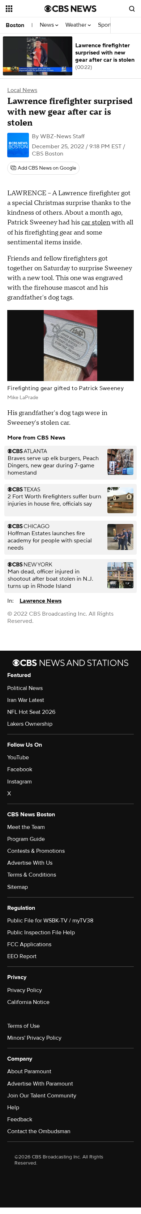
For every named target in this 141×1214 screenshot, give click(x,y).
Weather (76, 25)
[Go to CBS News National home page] (70, 8)
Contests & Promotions (36, 851)
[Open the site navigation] (25, 8)
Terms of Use (23, 1026)
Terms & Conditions (31, 875)
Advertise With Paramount (40, 1084)
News (47, 25)
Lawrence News (40, 600)
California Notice (28, 1002)
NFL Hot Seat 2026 (31, 712)
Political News (25, 688)
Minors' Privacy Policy (34, 1038)
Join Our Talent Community (41, 1096)
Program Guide (26, 839)
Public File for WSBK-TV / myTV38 (50, 920)
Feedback (19, 1119)
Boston (15, 25)
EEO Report (22, 956)
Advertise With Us (29, 863)
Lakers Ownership (29, 724)
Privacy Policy (24, 990)
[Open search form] (132, 8)
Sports (106, 25)
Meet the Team (26, 827)
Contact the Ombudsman (38, 1131)
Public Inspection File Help (41, 932)
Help (13, 1107)
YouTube (18, 757)
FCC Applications (29, 944)
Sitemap (17, 887)
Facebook (19, 769)
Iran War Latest (25, 700)
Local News (22, 90)
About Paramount (29, 1071)
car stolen (95, 222)
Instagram (19, 782)
